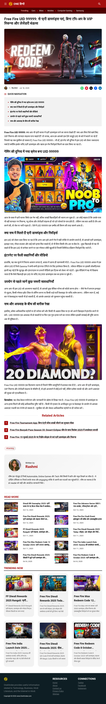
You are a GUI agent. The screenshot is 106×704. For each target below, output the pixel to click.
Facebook (82, 686)
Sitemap (56, 694)
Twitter (81, 683)
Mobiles (50, 11)
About (55, 686)
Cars (33, 11)
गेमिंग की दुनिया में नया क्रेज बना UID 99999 (27, 102)
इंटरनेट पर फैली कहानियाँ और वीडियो (24, 111)
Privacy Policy (58, 691)
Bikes (41, 11)
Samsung (80, 11)
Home (55, 683)
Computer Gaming (65, 11)
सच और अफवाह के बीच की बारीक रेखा (24, 121)
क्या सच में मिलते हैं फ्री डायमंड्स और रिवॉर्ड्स (27, 107)
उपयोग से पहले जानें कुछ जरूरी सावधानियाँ (25, 116)
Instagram (82, 688)
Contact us (57, 688)
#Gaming (10, 448)
